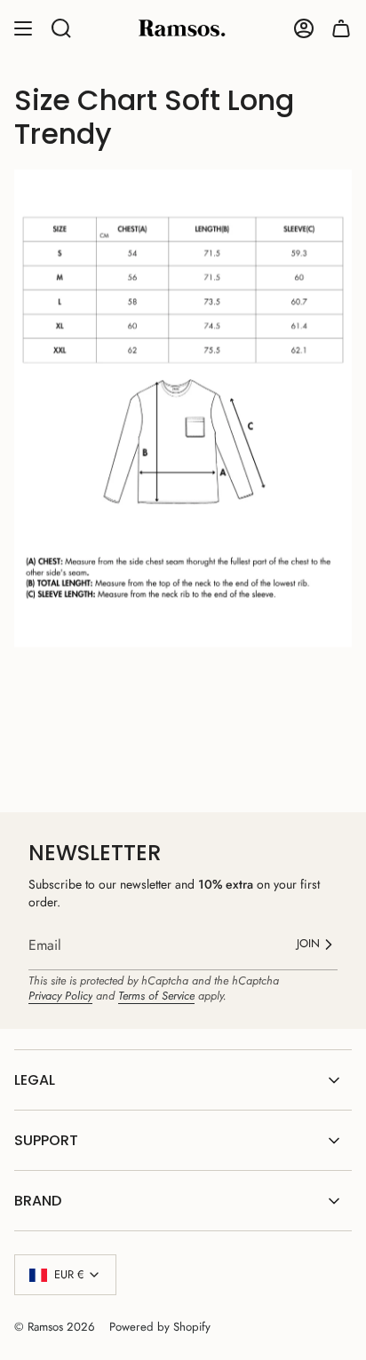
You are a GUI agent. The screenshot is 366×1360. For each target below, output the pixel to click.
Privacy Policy (60, 995)
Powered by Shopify (160, 1326)
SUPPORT (46, 1140)
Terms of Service (156, 995)
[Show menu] (23, 28)
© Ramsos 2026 (54, 1326)
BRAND (37, 1200)
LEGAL (34, 1080)
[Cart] (341, 28)
